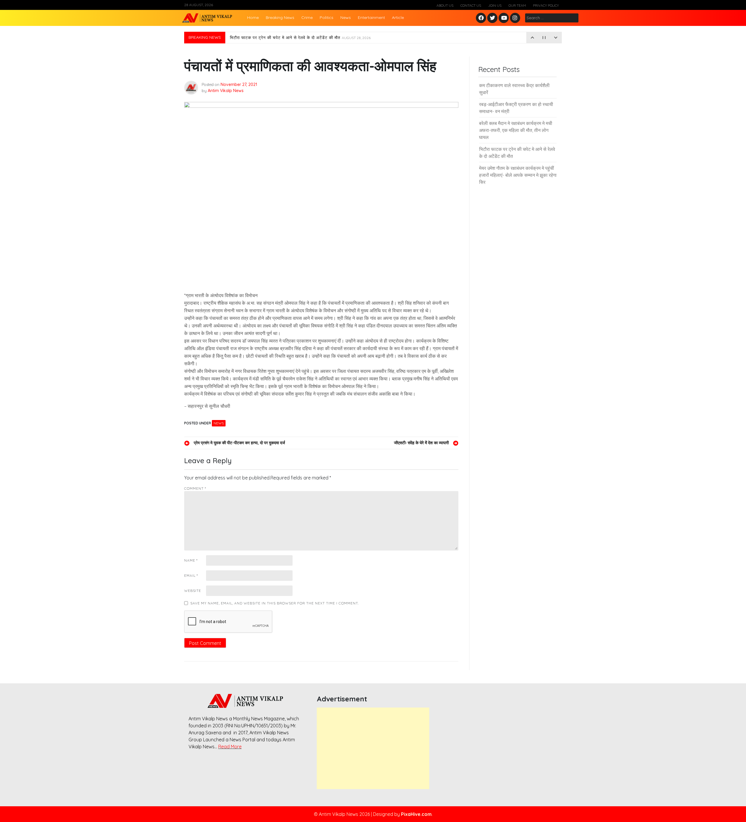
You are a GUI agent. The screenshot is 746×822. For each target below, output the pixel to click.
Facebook (482, 18)
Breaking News (280, 17)
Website (192, 590)
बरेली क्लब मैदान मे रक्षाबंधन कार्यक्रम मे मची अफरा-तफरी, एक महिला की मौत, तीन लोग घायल (515, 130)
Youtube (504, 18)
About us (445, 5)
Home (253, 17)
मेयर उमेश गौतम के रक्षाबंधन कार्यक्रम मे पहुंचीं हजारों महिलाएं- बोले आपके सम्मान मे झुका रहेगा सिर (518, 175)
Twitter (492, 18)
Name (191, 560)
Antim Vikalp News (226, 90)
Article (398, 17)
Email (191, 575)
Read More (230, 746)
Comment (195, 488)
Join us (495, 5)
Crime (307, 17)
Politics (326, 17)
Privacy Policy (546, 5)
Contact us (470, 5)
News (345, 17)
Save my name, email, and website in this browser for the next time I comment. (274, 603)
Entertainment (371, 17)
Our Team (517, 5)
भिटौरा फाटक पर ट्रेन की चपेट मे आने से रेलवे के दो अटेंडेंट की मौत (300, 37)
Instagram (516, 18)
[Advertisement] (373, 748)
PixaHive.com (416, 814)
